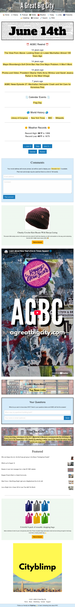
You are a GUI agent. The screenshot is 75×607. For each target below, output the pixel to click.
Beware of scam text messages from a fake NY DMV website (18, 469)
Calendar (32, 152)
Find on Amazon (37, 242)
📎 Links (59, 15)
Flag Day (37, 102)
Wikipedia (60, 118)
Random (42, 152)
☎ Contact (35, 18)
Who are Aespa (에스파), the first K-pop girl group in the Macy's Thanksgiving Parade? (25, 457)
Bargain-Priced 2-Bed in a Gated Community (13, 475)
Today (37, 146)
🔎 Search (43, 18)
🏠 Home (6, 15)
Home (26, 602)
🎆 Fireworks (67, 15)
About (30, 602)
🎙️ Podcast (24, 15)
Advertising (36, 602)
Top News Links (37, 390)
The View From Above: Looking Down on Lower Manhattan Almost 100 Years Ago (37, 54)
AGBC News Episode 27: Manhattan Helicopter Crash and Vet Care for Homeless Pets (38, 86)
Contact (43, 602)
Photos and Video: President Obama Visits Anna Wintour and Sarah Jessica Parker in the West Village (37, 74)
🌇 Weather (42, 15)
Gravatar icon (55, 169)
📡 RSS (52, 18)
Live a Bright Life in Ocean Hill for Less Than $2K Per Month (18, 487)
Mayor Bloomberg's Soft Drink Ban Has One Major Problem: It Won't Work (37, 64)
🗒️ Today (50, 15)
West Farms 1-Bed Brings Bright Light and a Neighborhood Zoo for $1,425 (22, 481)
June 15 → (47, 146)
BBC (50, 118)
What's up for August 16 (8, 463)
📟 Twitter (32, 15)
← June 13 (27, 146)
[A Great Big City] (37, 6)
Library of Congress (19, 118)
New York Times (38, 118)
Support (48, 602)
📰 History (14, 15)
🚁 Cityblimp (24, 18)
